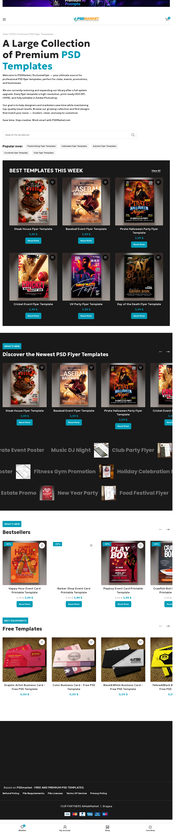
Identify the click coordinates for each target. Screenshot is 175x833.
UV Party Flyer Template (86, 304)
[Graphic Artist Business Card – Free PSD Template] (25, 659)
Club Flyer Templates (44, 153)
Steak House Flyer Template (33, 229)
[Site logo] (86, 19)
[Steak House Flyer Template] (33, 201)
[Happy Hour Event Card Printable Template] (25, 563)
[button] (160, 351)
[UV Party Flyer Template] (86, 277)
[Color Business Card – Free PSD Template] (74, 659)
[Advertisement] (87, 752)
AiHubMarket (90, 806)
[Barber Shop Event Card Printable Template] (74, 563)
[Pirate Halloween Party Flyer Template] (139, 201)
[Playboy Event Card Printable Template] (123, 563)
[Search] (133, 135)
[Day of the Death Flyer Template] (139, 277)
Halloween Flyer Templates (74, 146)
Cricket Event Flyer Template (33, 304)
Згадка (107, 806)
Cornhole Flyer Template (16, 153)
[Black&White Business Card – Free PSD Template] (123, 659)
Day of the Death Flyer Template (139, 304)
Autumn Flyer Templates (104, 146)
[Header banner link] (86, 3)
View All (156, 170)
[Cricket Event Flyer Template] (33, 277)
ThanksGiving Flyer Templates (41, 146)
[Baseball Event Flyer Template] (86, 201)
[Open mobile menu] (4, 19)
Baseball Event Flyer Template (86, 229)
